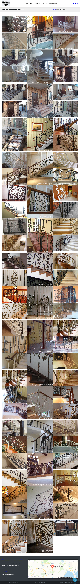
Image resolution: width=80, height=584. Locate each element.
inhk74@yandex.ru (7, 571)
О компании (44, 3)
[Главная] (6, 3)
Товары (31, 3)
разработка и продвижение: (66, 582)
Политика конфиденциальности (40, 582)
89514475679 (6, 568)
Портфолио (37, 3)
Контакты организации (53, 3)
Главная (26, 3)
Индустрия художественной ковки (12, 561)
